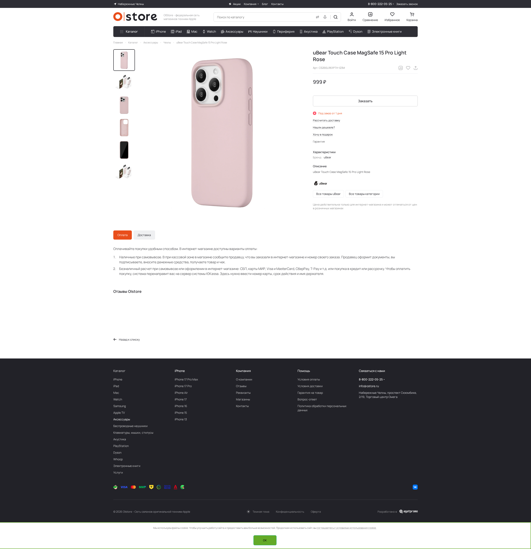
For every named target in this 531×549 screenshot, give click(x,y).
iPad (116, 386)
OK (265, 540)
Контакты (242, 406)
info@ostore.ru (369, 386)
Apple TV (119, 413)
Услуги (118, 472)
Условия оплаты (309, 379)
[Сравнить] (401, 68)
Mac (116, 393)
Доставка (144, 235)
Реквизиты (243, 393)
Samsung (119, 406)
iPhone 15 (181, 413)
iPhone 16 (181, 406)
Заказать (365, 101)
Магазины (243, 399)
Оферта (316, 511)
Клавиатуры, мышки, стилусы (133, 433)
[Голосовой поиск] (325, 17)
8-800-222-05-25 (380, 4)
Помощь (304, 371)
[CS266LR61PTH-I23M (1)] (222, 131)
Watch (117, 399)
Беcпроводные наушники (130, 426)
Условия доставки (310, 386)
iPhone (117, 379)
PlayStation (121, 446)
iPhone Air (181, 393)
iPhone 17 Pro (183, 386)
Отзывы (241, 386)
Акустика (119, 439)
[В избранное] (408, 68)
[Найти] (335, 17)
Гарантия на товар (310, 393)
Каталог (119, 371)
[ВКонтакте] (415, 487)
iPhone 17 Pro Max (186, 379)
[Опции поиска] (316, 17)
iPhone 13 (181, 419)
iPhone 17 (181, 399)
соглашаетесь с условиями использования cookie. (347, 528)
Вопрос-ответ (307, 399)
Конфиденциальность (290, 511)
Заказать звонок (407, 4)
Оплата (122, 235)
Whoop (118, 459)
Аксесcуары (121, 419)
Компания (243, 371)
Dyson (117, 452)
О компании (244, 379)
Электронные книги (126, 466)
